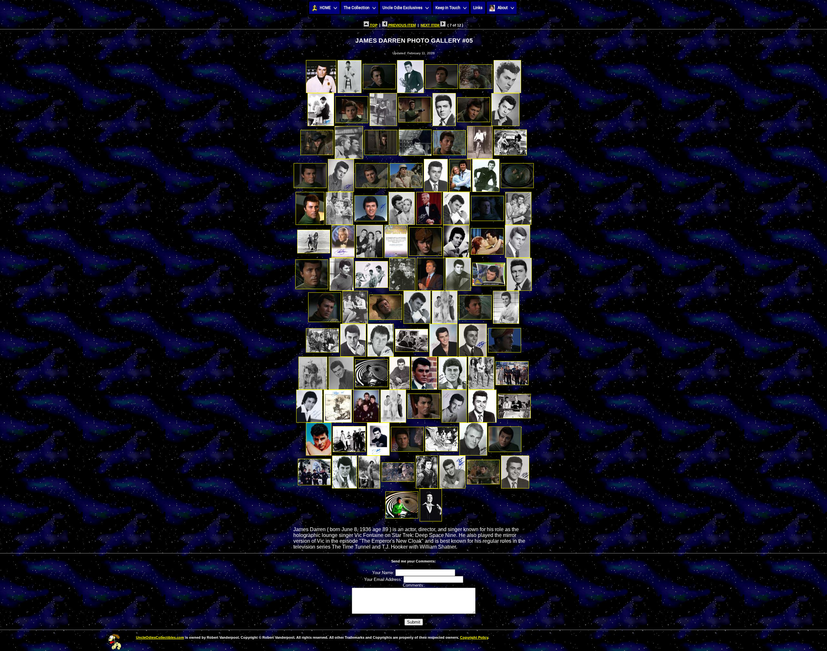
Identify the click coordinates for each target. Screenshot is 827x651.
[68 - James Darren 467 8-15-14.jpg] (312, 371)
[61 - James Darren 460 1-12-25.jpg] (322, 338)
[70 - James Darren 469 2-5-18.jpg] (371, 371)
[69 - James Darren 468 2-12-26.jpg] (341, 371)
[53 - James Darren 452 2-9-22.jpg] (519, 272)
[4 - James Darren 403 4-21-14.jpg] (410, 75)
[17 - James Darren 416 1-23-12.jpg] (380, 140)
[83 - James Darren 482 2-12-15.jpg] (514, 404)
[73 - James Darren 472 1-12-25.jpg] (452, 371)
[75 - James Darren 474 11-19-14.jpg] (512, 371)
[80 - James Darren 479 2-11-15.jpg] (423, 404)
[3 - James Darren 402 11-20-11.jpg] (379, 75)
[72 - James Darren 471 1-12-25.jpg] (424, 371)
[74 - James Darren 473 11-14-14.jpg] (481, 371)
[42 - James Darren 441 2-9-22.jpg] (425, 239)
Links (478, 7)
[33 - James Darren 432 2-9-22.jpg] (402, 206)
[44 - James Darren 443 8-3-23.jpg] (487, 239)
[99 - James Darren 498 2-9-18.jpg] (401, 503)
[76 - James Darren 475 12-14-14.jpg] (309, 404)
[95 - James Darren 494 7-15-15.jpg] (427, 470)
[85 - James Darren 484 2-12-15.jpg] (349, 437)
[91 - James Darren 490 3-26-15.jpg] (314, 470)
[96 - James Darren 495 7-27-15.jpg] (452, 470)
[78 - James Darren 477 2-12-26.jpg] (366, 404)
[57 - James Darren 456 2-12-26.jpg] (417, 305)
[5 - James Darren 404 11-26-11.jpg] (441, 75)
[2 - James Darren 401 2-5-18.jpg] (349, 75)
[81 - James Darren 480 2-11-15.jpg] (454, 404)
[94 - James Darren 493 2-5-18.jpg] (398, 470)
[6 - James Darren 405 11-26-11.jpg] (475, 75)
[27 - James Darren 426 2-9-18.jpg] (460, 173)
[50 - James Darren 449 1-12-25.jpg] (430, 272)
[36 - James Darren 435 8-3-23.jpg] (487, 206)
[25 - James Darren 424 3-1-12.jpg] (406, 173)
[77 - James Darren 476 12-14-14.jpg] (338, 404)
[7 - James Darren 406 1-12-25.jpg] (507, 75)
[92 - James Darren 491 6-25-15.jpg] (344, 470)
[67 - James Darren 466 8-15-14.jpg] (504, 338)
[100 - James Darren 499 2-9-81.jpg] (431, 503)
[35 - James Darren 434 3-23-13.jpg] (456, 206)
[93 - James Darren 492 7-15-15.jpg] (369, 470)
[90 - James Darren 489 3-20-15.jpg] (504, 437)
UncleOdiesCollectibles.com (160, 637)
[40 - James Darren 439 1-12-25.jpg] (369, 239)
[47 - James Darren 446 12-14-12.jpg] (342, 272)
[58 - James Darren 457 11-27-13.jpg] (444, 305)
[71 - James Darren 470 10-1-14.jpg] (399, 371)
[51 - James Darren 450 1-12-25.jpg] (458, 272)
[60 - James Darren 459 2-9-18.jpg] (506, 305)
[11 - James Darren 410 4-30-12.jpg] (414, 107)
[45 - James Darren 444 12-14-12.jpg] (517, 239)
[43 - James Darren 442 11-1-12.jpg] (456, 239)
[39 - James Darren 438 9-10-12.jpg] (343, 239)
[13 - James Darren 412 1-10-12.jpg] (473, 107)
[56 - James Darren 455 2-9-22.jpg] (385, 305)
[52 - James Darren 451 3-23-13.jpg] (488, 272)
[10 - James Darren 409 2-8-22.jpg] (383, 107)
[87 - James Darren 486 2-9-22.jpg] (407, 437)
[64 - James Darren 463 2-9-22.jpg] (411, 338)
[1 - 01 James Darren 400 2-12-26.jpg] (321, 75)
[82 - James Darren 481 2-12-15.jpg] (482, 404)
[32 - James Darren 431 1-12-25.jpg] (370, 206)
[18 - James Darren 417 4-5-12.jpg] (415, 140)
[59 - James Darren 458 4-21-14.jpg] (475, 305)
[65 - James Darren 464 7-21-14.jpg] (443, 338)
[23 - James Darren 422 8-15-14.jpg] (341, 173)
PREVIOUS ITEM (401, 25)
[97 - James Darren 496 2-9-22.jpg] (483, 470)
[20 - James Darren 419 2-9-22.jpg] (480, 140)
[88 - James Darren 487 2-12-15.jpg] (441, 437)
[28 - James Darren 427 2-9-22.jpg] (485, 173)
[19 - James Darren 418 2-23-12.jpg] (449, 140)
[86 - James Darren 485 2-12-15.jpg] (378, 437)
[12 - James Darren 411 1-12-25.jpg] (444, 107)
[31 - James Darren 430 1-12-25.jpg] (339, 206)
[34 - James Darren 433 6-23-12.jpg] (429, 206)
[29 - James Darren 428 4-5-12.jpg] (517, 173)
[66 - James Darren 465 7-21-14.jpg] (473, 338)
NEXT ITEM (430, 25)
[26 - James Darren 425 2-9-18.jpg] (436, 173)
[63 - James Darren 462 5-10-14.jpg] (380, 338)
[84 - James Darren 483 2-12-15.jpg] (318, 437)
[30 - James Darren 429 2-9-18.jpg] (310, 206)
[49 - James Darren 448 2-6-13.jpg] (402, 272)
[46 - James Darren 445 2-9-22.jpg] (311, 272)
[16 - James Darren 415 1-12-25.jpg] (349, 140)
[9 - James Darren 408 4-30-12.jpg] (351, 107)
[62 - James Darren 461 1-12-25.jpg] (353, 338)
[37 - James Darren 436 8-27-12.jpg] (518, 206)
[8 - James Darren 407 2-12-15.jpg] (321, 107)
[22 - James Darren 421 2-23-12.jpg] (310, 173)
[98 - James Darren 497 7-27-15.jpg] (515, 470)
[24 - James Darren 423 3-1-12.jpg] (371, 173)
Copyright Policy (474, 637)
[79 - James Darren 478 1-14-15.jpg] (393, 404)
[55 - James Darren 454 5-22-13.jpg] (355, 305)
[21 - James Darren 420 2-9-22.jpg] (510, 140)
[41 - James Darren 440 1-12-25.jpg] (396, 239)
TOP (373, 25)
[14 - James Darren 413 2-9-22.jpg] (505, 107)
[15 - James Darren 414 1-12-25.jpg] (316, 140)
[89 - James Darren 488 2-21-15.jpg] (473, 437)
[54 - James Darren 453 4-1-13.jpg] (324, 305)
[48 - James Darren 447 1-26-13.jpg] (371, 272)
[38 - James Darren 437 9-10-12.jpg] (313, 239)
